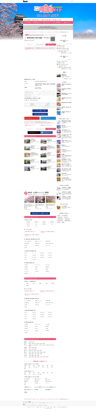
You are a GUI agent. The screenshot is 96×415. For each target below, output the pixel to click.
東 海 (25, 350)
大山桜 (37, 271)
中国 (53, 19)
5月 (26, 259)
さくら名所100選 (57, 22)
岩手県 (35, 343)
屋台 (26, 247)
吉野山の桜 (66, 217)
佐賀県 (33, 356)
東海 (47, 19)
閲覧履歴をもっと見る (67, 78)
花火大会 (40, 402)
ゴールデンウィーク (36, 402)
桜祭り (46, 378)
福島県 (44, 343)
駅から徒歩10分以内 (34, 100)
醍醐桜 (63, 222)
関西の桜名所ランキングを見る (66, 68)
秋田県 (38, 343)
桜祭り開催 (48, 241)
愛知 (52, 367)
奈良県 (46, 283)
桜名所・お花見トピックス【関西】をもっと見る (40, 213)
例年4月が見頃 (47, 379)
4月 (26, 257)
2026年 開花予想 (48, 389)
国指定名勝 (27, 243)
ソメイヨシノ (38, 264)
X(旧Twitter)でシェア (35, 132)
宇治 (36, 226)
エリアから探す (28, 22)
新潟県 (35, 347)
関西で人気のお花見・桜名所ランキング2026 (36, 35)
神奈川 (43, 367)
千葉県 (40, 344)
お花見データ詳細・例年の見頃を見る (40, 114)
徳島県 (35, 355)
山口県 (35, 353)
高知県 (38, 355)
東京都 (30, 344)
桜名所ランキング (38, 22)
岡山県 (33, 353)
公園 (26, 245)
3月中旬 (42, 255)
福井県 (35, 349)
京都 (47, 367)
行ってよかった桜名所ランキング (50, 387)
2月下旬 (50, 312)
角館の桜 (58, 222)
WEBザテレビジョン (34, 405)
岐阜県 (35, 350)
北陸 (45, 19)
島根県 (41, 353)
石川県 (30, 349)
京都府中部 (36, 221)
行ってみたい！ (33, 118)
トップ (29, 44)
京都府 (26, 40)
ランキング (30, 125)
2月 (26, 312)
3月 (26, 255)
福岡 (25, 368)
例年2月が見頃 (26, 379)
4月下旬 (50, 257)
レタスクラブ (24, 405)
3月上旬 (34, 255)
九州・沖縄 (59, 19)
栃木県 (50, 344)
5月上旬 (34, 259)
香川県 (30, 355)
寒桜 (47, 269)
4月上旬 (34, 257)
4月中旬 (42, 257)
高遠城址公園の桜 (60, 220)
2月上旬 (34, 312)
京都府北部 (28, 221)
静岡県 (41, 350)
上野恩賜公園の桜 (60, 218)
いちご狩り (29, 402)
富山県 (33, 349)
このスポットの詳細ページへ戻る (40, 110)
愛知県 (30, 350)
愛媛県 (33, 355)
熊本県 (38, 356)
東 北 (25, 343)
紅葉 (47, 402)
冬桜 (36, 326)
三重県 (38, 350)
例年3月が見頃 (37, 379)
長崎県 (35, 356)
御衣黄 (48, 271)
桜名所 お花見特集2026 (27, 19)
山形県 (41, 343)
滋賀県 (27, 285)
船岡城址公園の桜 (67, 220)
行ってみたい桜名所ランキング (40, 387)
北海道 (33, 19)
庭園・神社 (27, 100)
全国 (25, 372)
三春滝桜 (58, 215)
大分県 (41, 356)
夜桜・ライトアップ (39, 241)
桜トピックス (67, 22)
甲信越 (42, 19)
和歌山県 (52, 283)
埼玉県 (43, 344)
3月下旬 (50, 255)
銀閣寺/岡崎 (52, 221)
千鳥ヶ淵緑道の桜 (65, 215)
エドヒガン (27, 271)
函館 (33, 341)
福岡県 (30, 356)
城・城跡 (37, 245)
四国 (55, 19)
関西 (49, 19)
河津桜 (27, 273)
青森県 (33, 343)
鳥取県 (38, 353)
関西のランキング (30, 290)
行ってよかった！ (49, 118)
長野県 (33, 347)
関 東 (25, 344)
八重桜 (27, 264)
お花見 (32, 402)
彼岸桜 (27, 326)
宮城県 (30, 343)
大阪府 (27, 283)
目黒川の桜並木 (59, 217)
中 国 (25, 353)
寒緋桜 (48, 326)
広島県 (30, 353)
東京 (38, 367)
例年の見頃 (40, 44)
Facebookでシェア (47, 132)
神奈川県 (35, 344)
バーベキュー (49, 245)
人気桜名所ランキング (27, 387)
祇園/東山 (44, 221)
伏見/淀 (28, 226)
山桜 (36, 269)
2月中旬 (42, 312)
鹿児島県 (47, 356)
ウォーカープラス (25, 402)
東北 (35, 19)
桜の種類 (25, 392)
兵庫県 (40, 283)
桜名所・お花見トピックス (28, 389)
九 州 (25, 356)
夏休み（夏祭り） (44, 402)
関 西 (25, 352)
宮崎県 (44, 356)
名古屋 (32, 350)
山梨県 (30, 347)
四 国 (25, 355)
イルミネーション (51, 402)
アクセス (50, 44)
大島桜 (27, 269)
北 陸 (25, 349)
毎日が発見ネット (46, 405)
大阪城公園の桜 (67, 218)
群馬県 (48, 344)
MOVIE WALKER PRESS (40, 405)
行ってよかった (47, 22)
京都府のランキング (30, 231)
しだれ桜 (48, 264)
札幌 (31, 341)
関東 (38, 19)
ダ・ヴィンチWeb (29, 405)
